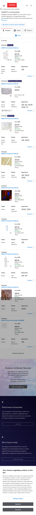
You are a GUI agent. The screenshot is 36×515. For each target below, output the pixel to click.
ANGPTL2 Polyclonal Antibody (9, 48)
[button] (18, 35)
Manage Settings (18, 498)
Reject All (18, 504)
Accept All (18, 509)
